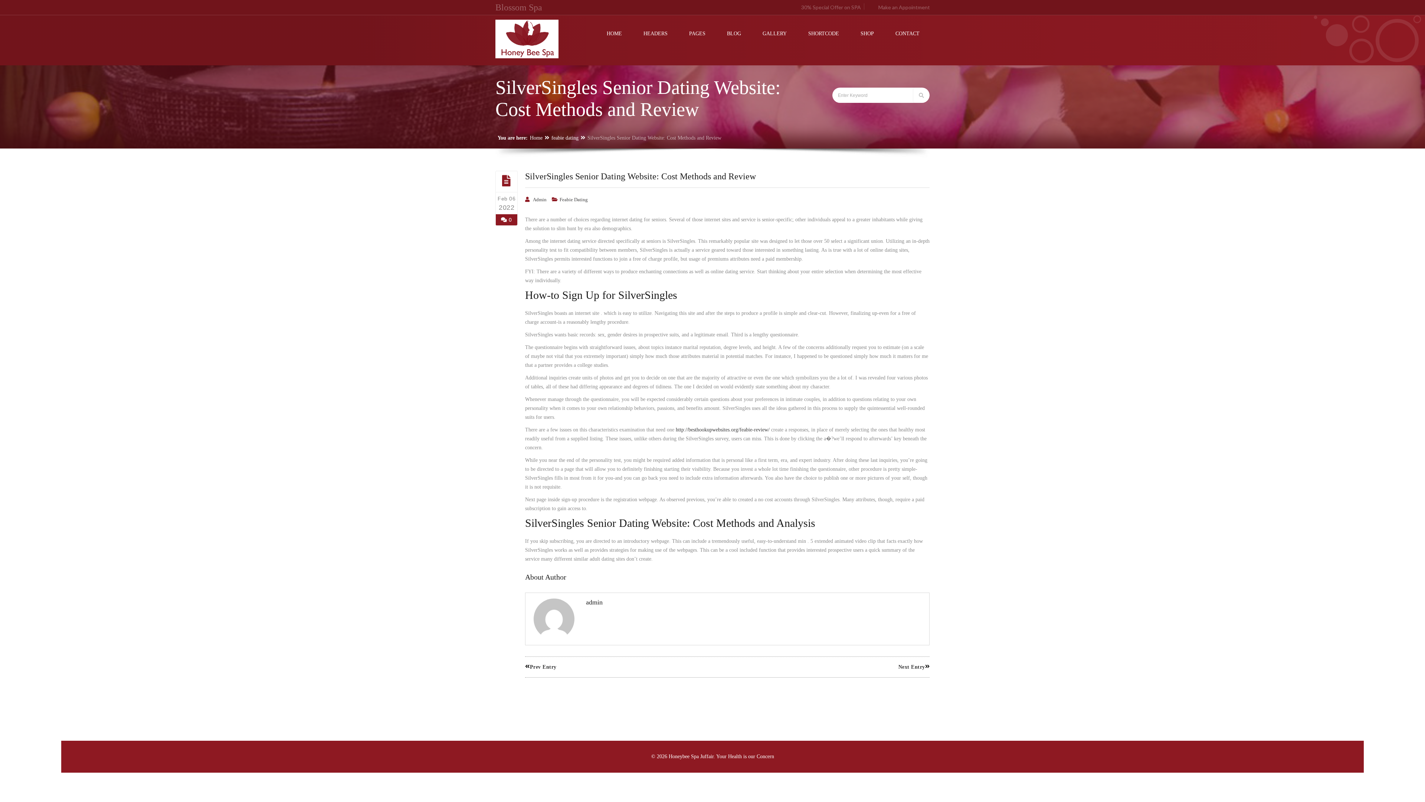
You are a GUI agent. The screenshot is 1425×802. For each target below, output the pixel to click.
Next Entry (911, 667)
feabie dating (565, 138)
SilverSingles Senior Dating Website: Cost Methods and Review (640, 176)
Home (536, 138)
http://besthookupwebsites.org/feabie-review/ (723, 430)
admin (540, 199)
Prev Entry (543, 667)
